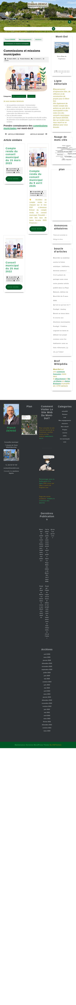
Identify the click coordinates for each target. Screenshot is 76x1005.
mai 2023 (47, 688)
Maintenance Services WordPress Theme (32, 745)
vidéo (65, 436)
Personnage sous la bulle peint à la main (46, 481)
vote (64, 442)
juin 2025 (47, 675)
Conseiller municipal (11, 442)
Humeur (64, 414)
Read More (15, 179)
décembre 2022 (47, 700)
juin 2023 (47, 685)
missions (38, 39)
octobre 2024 (47, 682)
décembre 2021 (47, 724)
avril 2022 (47, 715)
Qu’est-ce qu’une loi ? (61, 305)
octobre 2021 (47, 728)
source (64, 432)
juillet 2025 (47, 672)
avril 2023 (47, 691)
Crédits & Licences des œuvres (47, 501)
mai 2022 (47, 712)
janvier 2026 (47, 660)
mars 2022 (47, 718)
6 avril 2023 (12, 169)
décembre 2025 (47, 663)
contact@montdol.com (11, 468)
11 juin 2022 (13, 277)
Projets (64, 429)
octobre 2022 (47, 706)
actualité (65, 411)
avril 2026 (47, 654)
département (60, 379)
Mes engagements (25, 39)
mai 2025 (47, 678)
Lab (64, 417)
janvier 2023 (47, 697)
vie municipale (65, 439)
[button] (54, 71)
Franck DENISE (10, 39)
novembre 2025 (47, 666)
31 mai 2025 (36, 191)
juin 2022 (47, 709)
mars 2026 (47, 657)
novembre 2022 (47, 703)
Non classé (64, 426)
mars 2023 (47, 694)
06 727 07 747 (12, 465)
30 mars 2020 (11, 58)
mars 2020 (47, 731)
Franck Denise (25, 58)
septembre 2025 (47, 669)
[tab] (53, 28)
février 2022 (47, 721)
